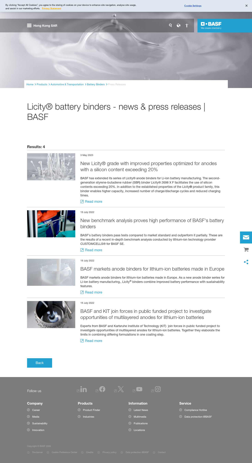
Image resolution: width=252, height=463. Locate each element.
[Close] (246, 5)
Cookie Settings (192, 5)
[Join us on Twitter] (119, 391)
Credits (89, 452)
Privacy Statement (51, 8)
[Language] (179, 25)
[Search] (170, 25)
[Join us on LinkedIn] (82, 391)
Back (40, 363)
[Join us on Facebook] (100, 391)
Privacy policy (110, 452)
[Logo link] (211, 25)
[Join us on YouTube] (137, 391)
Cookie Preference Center (64, 452)
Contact (162, 452)
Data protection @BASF (137, 452)
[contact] (246, 237)
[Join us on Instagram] (156, 391)
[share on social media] (246, 262)
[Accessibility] (187, 25)
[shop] (246, 250)
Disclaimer (37, 452)
